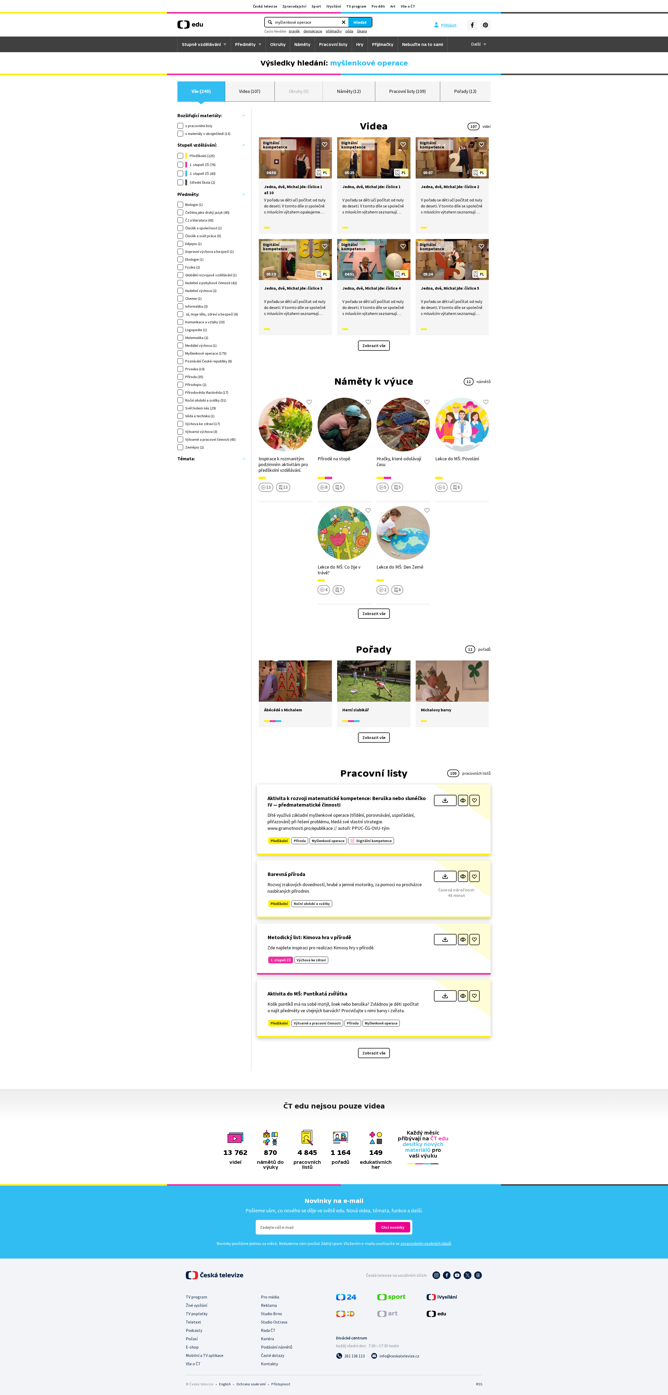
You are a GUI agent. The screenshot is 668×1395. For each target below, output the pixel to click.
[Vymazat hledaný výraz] (343, 22)
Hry (359, 44)
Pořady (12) (465, 91)
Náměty (302, 44)
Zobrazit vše (373, 345)
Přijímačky (382, 44)
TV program (356, 6)
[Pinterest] (485, 25)
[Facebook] (472, 25)
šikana (362, 31)
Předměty (245, 44)
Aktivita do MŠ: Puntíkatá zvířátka (307, 993)
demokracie (312, 31)
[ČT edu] (190, 26)
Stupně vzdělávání (201, 44)
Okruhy (278, 44)
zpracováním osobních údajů (425, 1243)
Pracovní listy (333, 44)
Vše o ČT (408, 6)
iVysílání (333, 6)
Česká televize (265, 6)
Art (393, 6)
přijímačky (334, 31)
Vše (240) (201, 91)
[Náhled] (463, 800)
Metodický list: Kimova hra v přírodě (309, 937)
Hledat (360, 22)
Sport (316, 6)
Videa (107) (249, 91)
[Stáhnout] (445, 800)
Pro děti (378, 6)
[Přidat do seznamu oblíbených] (324, 144)
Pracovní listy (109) (407, 91)
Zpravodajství (294, 6)
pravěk (294, 31)
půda (349, 31)
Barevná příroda (286, 874)
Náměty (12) (349, 91)
